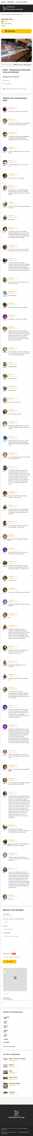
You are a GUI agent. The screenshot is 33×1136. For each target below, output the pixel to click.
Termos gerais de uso (23, 1132)
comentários (10, 2)
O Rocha (11, 1064)
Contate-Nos (4, 1133)
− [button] (5, 972)
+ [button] (5, 970)
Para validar (9, 961)
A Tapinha (12, 1092)
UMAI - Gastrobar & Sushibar (17, 1058)
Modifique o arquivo (18, 64)
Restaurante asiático (22, 88)
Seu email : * (6, 925)
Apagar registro (27, 64)
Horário (3, 2)
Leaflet (25, 990)
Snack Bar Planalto (14, 1083)
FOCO (10, 1071)
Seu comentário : (7, 932)
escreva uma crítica (21, 2)
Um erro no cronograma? (9, 1046)
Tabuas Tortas (13, 1077)
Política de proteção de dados (8, 1132)
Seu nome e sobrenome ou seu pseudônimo (13, 919)
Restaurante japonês (6, 23)
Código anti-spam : (7, 953)
